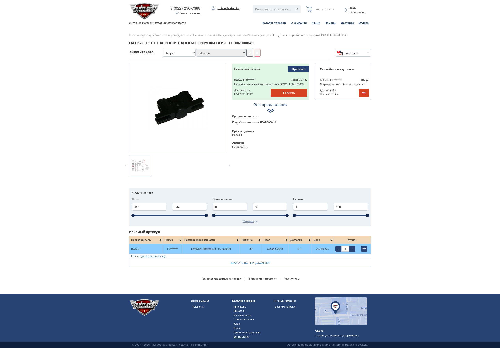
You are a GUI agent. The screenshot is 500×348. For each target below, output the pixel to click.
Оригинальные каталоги (247, 332)
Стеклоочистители (244, 319)
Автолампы (240, 306)
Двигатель (184, 35)
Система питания (204, 35)
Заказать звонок (190, 13)
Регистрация (357, 12)
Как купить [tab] (291, 278)
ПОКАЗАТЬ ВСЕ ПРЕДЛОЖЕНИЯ (250, 262)
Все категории (241, 336)
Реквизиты (198, 306)
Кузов (237, 324)
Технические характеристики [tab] (221, 278)
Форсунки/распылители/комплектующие (244, 35)
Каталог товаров (274, 22)
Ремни (237, 328)
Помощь (330, 22)
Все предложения (271, 104)
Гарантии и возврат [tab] (263, 278)
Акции (316, 22)
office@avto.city (228, 8)
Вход (352, 7)
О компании (299, 22)
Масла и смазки (242, 315)
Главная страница (140, 35)
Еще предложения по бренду (148, 256)
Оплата (364, 22)
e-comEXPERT (199, 344)
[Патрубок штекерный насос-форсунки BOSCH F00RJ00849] (177, 108)
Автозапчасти (295, 344)
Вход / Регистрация (285, 306)
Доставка (347, 22)
